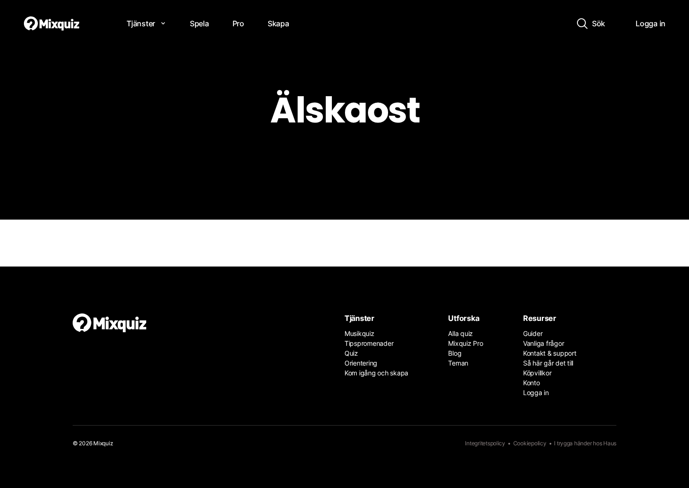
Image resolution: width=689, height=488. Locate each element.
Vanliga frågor (543, 343)
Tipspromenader (368, 343)
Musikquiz (359, 333)
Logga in (536, 392)
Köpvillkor (537, 373)
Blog (454, 353)
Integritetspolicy (485, 443)
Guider (532, 333)
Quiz (351, 353)
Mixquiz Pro (465, 343)
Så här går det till (548, 363)
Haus (609, 443)
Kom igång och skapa (376, 373)
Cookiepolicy (530, 443)
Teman (458, 363)
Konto (531, 383)
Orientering (360, 363)
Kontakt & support (550, 353)
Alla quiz (460, 333)
